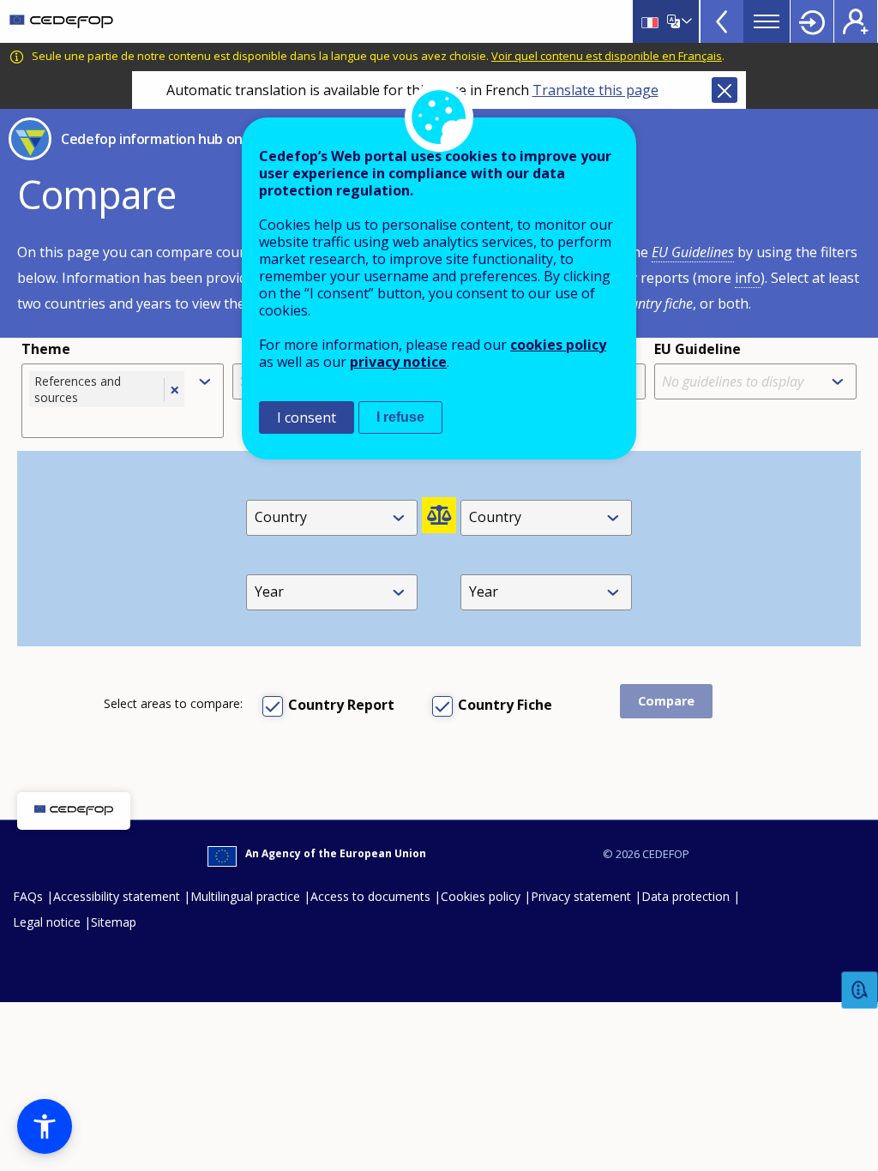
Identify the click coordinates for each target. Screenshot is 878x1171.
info (748, 277)
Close (724, 90)
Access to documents (370, 896)
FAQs (28, 896)
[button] (44, 1126)
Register (855, 21)
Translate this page (595, 90)
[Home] (61, 21)
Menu (766, 21)
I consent (306, 417)
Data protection (685, 896)
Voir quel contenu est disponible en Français (606, 55)
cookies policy (558, 344)
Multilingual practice (245, 896)
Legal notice (47, 922)
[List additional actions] (685, 21)
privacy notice (398, 361)
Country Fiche (505, 704)
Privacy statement (581, 896)
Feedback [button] (860, 990)
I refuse (400, 417)
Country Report (341, 704)
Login (812, 21)
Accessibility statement (116, 896)
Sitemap (113, 922)
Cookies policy (480, 896)
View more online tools (722, 21)
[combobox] (108, 420)
